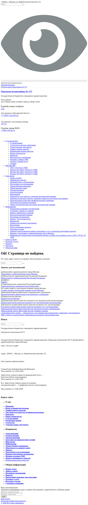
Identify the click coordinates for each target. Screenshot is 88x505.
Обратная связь (11, 248)
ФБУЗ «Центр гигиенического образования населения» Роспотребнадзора (30, 315)
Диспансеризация (17, 190)
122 (2, 109)
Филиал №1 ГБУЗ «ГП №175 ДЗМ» (24, 170)
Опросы (9, 450)
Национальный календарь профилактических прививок (32, 200)
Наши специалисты (17, 153)
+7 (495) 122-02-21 (10, 115)
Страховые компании (14, 483)
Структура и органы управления (23, 145)
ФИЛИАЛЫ (10, 166)
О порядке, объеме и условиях (22, 211)
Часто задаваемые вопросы (20, 227)
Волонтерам (15, 225)
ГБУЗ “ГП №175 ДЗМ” (19, 168)
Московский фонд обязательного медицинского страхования (24, 294)
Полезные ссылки (17, 229)
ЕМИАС (4, 282)
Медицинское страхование (20, 157)
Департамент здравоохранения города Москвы (19, 274)
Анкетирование (12, 434)
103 (2, 124)
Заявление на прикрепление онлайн (20, 440)
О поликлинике (12, 141)
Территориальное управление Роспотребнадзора (20, 286)
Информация (11, 207)
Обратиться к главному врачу (18, 448)
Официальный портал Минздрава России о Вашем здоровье (24, 311)
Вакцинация (15, 194)
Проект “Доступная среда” (20, 219)
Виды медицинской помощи (21, 215)
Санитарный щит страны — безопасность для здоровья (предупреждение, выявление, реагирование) (40, 313)
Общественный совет (18, 188)
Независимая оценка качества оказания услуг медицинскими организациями (31, 303)
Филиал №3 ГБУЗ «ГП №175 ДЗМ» (24, 174)
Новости (9, 244)
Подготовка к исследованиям (21, 184)
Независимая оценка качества (21, 151)
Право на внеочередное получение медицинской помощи (32, 205)
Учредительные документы (21, 147)
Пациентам (10, 176)
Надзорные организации (19, 217)
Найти (4, 497)
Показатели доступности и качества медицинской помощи (33, 196)
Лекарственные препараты (20, 186)
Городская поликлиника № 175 (16, 91)
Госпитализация (16, 192)
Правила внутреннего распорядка (23, 223)
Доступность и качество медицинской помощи (25, 412)
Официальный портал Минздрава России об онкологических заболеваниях (30, 309)
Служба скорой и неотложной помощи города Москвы (22, 290)
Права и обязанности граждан (22, 213)
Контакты (9, 246)
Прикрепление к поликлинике (22, 182)
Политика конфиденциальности (13, 501)
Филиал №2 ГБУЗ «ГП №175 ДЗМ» (24, 172)
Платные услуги (12, 242)
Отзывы (13, 164)
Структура (10, 423)
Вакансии (14, 155)
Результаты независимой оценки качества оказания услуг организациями (29, 307)
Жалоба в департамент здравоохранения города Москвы (32, 233)
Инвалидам (14, 221)
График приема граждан (19, 149)
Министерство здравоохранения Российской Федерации (23, 278)
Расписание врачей (13, 421)
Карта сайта (5, 499)
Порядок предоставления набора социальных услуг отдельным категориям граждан (43, 231)
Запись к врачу (16, 178)
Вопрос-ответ (11, 469)
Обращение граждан (18, 180)
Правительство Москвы (10, 299)
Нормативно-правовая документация (24, 209)
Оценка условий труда (19, 162)
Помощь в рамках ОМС (19, 159)
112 (5, 124)
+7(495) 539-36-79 (8, 130)
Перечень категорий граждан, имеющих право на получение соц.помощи (39, 198)
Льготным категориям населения (23, 203)
